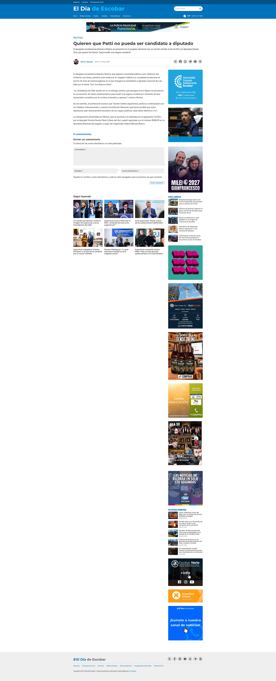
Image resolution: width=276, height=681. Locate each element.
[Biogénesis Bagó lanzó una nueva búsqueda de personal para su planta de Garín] (173, 202)
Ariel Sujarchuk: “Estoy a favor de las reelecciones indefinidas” (149, 222)
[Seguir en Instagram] (180, 659)
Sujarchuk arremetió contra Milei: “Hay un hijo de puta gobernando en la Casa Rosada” (149, 252)
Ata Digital (132, 671)
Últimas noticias (85, 16)
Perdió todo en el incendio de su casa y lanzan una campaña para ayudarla (190, 523)
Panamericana (115, 16)
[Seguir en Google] (200, 659)
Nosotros (76, 2)
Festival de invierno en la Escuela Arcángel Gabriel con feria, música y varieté (190, 541)
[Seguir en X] (169, 659)
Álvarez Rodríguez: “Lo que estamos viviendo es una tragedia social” (116, 252)
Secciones (126, 16)
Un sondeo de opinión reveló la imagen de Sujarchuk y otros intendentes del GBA (87, 223)
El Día (98, 8)
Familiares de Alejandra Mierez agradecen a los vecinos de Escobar (188, 229)
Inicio (75, 16)
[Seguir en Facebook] (174, 659)
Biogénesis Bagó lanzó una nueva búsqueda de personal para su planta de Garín (190, 202)
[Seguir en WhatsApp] (190, 659)
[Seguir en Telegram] (195, 659)
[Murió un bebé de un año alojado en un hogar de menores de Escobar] (173, 220)
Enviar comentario (157, 183)
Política (78, 37)
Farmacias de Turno (96, 2)
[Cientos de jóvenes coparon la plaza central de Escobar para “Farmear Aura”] (173, 211)
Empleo (95, 16)
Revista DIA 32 (159, 666)
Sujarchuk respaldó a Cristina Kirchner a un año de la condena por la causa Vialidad (87, 252)
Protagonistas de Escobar (142, 666)
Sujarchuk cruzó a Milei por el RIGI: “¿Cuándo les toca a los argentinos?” (117, 223)
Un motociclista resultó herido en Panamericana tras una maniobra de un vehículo (190, 550)
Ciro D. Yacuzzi (86, 62)
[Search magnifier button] (200, 8)
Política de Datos (111, 666)
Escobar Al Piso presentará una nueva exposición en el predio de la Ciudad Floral (190, 532)
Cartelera (104, 16)
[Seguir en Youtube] (185, 659)
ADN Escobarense (126, 666)
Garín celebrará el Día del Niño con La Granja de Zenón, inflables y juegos (190, 514)
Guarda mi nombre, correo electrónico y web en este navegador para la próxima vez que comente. (117, 177)
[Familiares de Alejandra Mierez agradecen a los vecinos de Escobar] (173, 229)
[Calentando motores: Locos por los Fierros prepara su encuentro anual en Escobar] (173, 238)
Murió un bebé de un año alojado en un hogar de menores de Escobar (189, 220)
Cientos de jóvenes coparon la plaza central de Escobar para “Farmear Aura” (191, 211)
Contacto (85, 2)
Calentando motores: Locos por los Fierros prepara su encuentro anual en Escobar (190, 238)
